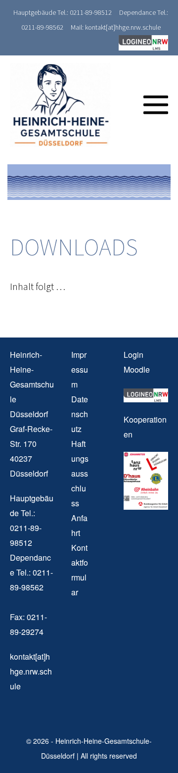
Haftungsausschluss (80, 473)
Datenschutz (79, 414)
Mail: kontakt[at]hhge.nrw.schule (116, 27)
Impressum (79, 369)
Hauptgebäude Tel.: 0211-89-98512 (62, 12)
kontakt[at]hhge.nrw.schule (31, 671)
